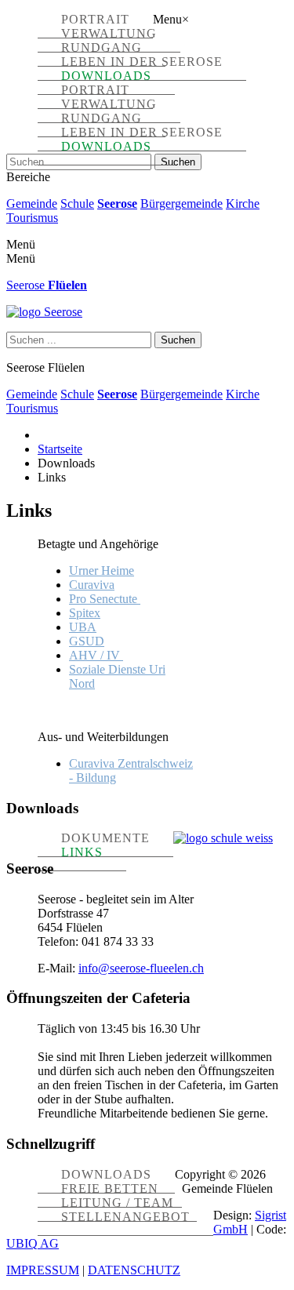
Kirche (243, 203)
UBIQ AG (32, 1243)
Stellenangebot (125, 1216)
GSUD (86, 641)
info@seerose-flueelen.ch (141, 968)
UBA (82, 627)
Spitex (84, 613)
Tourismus (32, 217)
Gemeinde (31, 203)
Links (82, 852)
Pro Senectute (104, 598)
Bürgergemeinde (181, 203)
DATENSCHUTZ (134, 1270)
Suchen (178, 162)
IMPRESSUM (42, 1270)
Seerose (117, 203)
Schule (77, 203)
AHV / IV (96, 655)
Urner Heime (101, 570)
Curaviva (91, 584)
